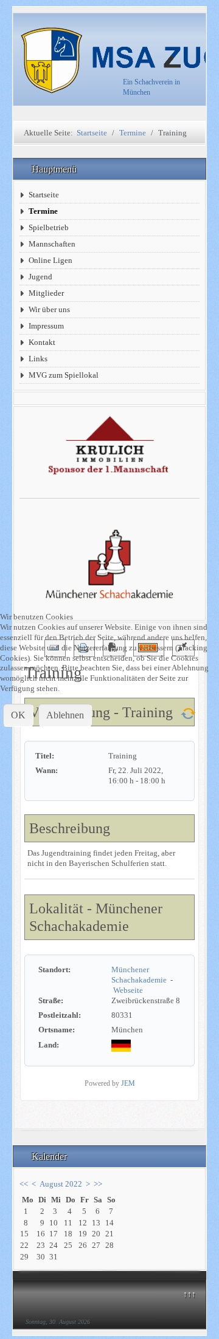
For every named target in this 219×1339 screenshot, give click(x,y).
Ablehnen (65, 715)
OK (18, 715)
